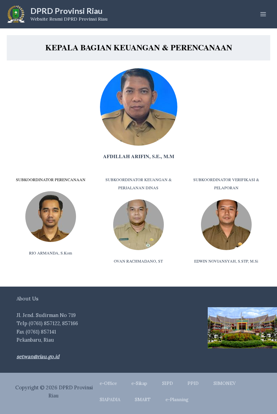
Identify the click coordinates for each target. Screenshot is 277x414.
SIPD (167, 383)
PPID (193, 383)
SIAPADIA (110, 400)
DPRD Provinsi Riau (66, 11)
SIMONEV (224, 383)
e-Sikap (139, 383)
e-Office (108, 383)
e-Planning (177, 400)
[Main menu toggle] (263, 14)
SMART (143, 400)
